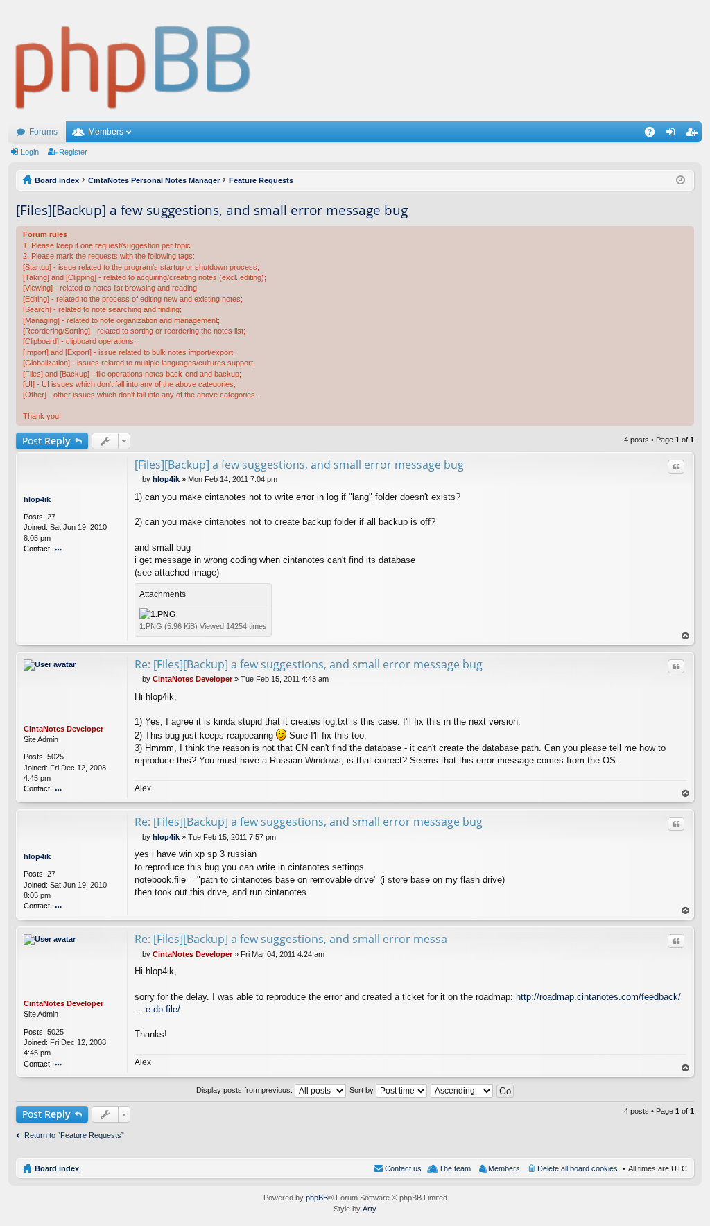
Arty (369, 1209)
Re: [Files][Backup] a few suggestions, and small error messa (291, 939)
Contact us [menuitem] (403, 1168)
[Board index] (133, 60)
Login (30, 152)
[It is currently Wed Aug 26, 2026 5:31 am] (680, 180)
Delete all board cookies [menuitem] (577, 1168)
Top (686, 636)
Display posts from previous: (245, 1090)
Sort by (362, 1090)
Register (73, 152)
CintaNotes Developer (63, 729)
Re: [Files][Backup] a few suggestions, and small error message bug (309, 664)
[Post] (138, 479)
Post (46, 440)
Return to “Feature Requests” (74, 1135)
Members (105, 132)
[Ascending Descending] (462, 1090)
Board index (57, 1168)
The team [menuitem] (455, 1168)
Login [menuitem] (673, 134)
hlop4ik (37, 499)
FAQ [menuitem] (654, 134)
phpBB (317, 1197)
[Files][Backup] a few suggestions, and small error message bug (212, 210)
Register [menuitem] (694, 134)
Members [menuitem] (504, 1168)
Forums (43, 132)
